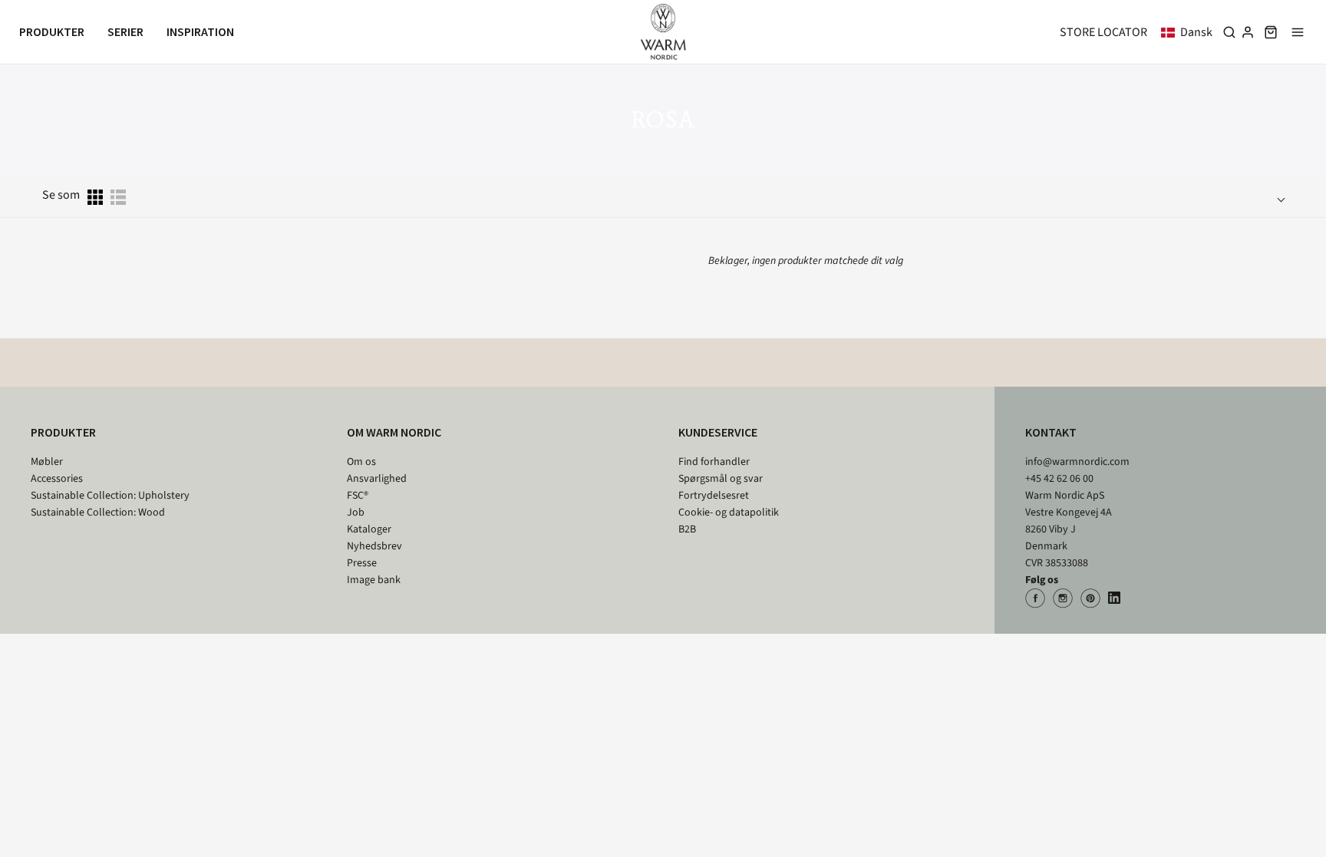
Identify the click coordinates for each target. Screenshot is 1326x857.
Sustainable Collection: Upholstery (110, 495)
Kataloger (369, 529)
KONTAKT (1051, 432)
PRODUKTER (63, 432)
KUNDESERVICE (717, 432)
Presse (362, 563)
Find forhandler (714, 462)
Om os (361, 462)
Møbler (47, 462)
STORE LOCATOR (1103, 32)
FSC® (357, 495)
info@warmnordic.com (1077, 462)
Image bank (374, 580)
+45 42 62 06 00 (1059, 478)
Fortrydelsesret (713, 495)
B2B (687, 529)
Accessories (57, 478)
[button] (1189, 32)
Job (355, 512)
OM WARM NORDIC (394, 432)
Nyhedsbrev (374, 546)
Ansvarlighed (377, 478)
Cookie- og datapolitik (728, 512)
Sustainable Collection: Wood (98, 512)
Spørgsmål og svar (720, 478)
